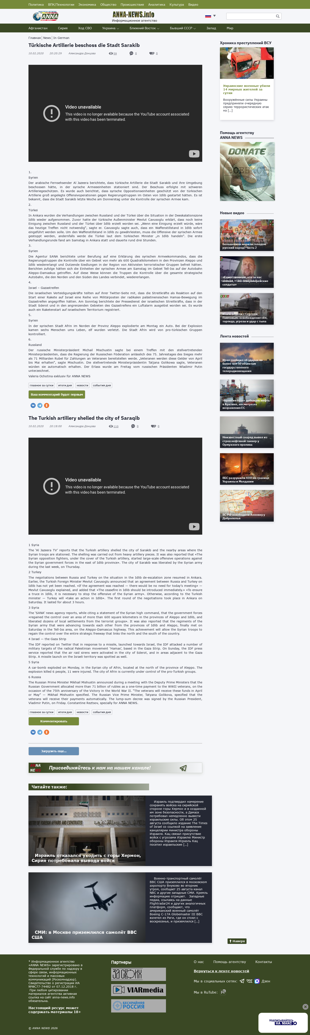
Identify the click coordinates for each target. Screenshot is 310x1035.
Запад (211, 28)
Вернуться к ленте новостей (221, 971)
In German (61, 38)
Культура (177, 4)
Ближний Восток (143, 28)
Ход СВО (85, 28)
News (47, 38)
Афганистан (37, 28)
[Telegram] (39, 405)
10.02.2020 (45, 53)
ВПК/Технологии (61, 4)
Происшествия (132, 4)
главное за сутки (41, 385)
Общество (108, 4)
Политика (36, 4)
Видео (193, 4)
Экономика (87, 4)
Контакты (263, 962)
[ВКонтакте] (33, 405)
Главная (34, 38)
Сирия (63, 28)
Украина (109, 28)
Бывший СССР (181, 28)
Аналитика (156, 4)
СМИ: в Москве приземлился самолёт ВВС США (84, 935)
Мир (230, 28)
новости (82, 385)
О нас (199, 962)
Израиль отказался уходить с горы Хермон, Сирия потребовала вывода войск (86, 858)
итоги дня (65, 385)
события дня (102, 385)
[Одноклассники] (46, 405)
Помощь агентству (229, 962)
